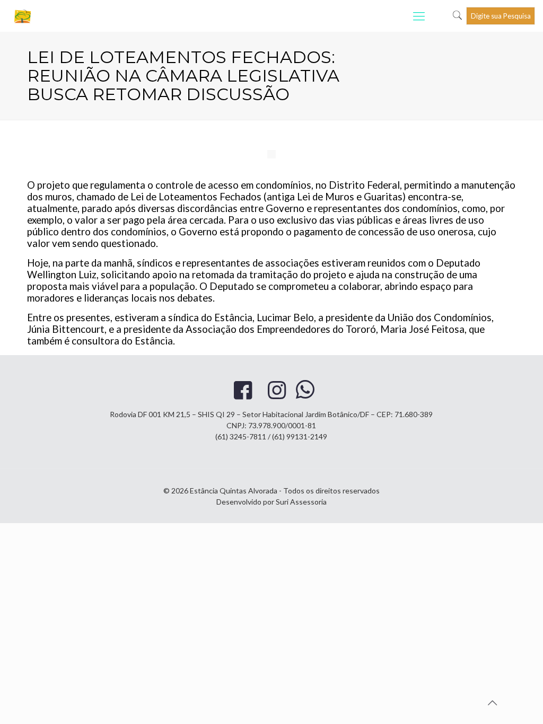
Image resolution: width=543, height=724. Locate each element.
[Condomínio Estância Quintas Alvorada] (23, 16)
